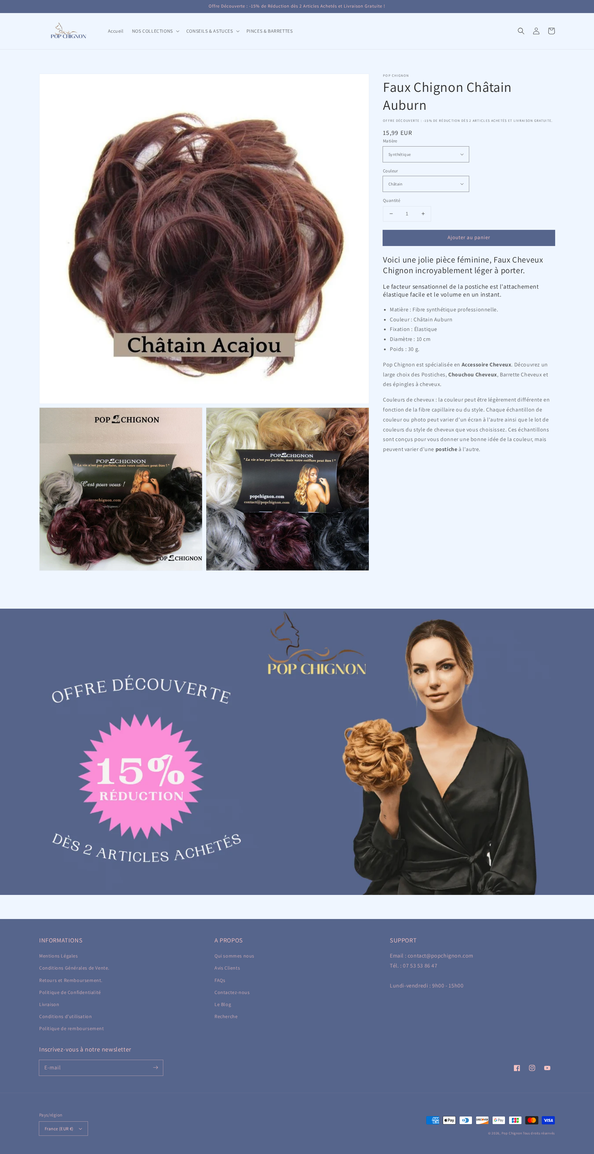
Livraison (49, 1004)
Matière (390, 141)
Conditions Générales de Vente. (74, 968)
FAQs (219, 980)
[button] (521, 31)
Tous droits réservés (539, 1133)
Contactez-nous (232, 992)
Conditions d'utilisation (65, 1016)
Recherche (226, 1016)
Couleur (390, 170)
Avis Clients (227, 968)
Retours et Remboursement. (70, 980)
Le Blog (222, 1004)
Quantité (391, 200)
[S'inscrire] (155, 1067)
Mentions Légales (58, 956)
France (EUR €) (59, 1129)
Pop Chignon (512, 1133)
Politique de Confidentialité (70, 992)
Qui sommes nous (234, 956)
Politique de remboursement (71, 1028)
